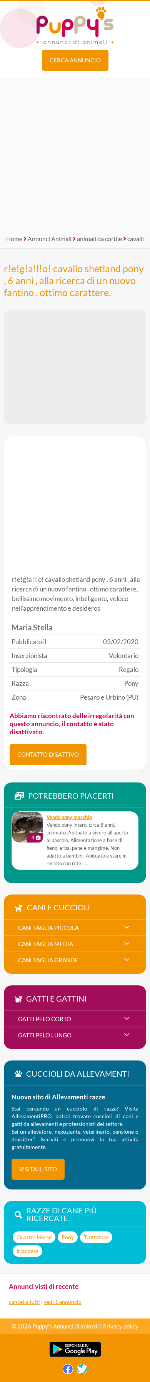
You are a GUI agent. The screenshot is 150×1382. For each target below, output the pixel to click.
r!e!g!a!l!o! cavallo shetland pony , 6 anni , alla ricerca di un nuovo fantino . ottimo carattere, (74, 280)
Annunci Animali (50, 238)
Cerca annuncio (75, 60)
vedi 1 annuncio (63, 1301)
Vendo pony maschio (69, 817)
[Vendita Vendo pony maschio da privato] (27, 827)
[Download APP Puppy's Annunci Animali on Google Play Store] (75, 1355)
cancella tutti (24, 1301)
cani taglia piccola (48, 927)
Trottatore (96, 1237)
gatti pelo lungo (45, 1035)
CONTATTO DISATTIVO (48, 754)
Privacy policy (120, 1326)
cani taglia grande (48, 960)
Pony (68, 1237)
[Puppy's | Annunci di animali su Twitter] (82, 1371)
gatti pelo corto (44, 1018)
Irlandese (27, 1251)
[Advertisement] (75, 154)
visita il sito (38, 1169)
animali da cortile (99, 238)
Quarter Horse (34, 1237)
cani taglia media (45, 943)
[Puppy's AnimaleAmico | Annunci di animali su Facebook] (68, 1371)
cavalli (135, 238)
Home (14, 238)
